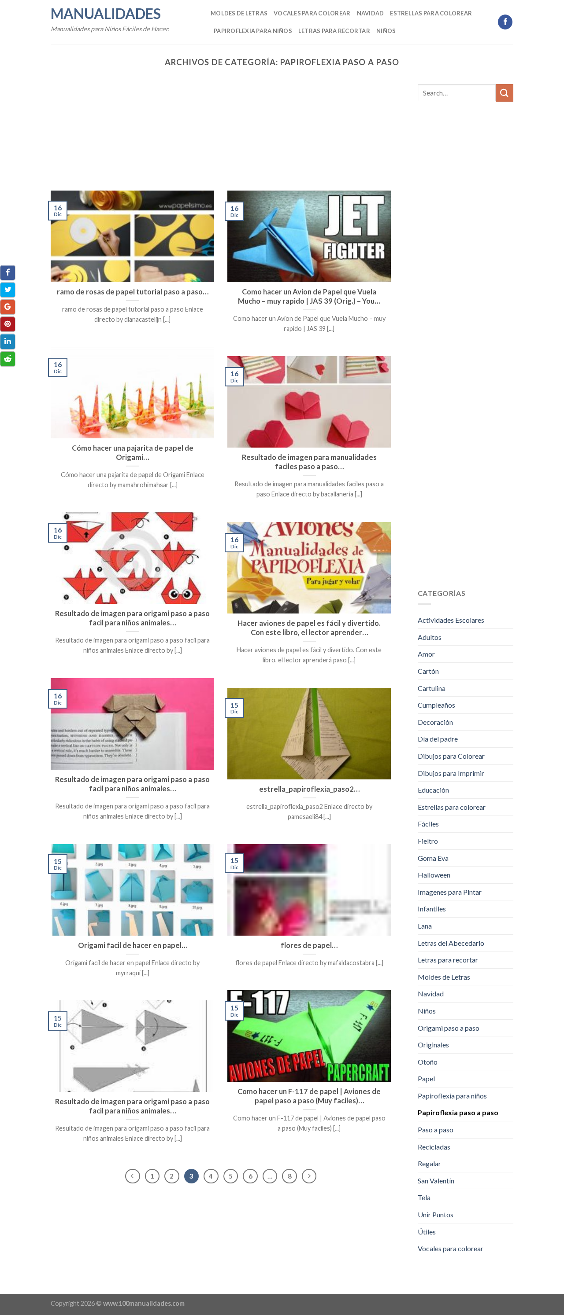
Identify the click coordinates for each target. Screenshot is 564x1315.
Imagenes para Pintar (450, 892)
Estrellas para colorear (431, 13)
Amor (426, 654)
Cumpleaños (436, 705)
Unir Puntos (435, 1214)
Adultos (430, 637)
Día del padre (438, 739)
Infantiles (432, 908)
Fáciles (428, 823)
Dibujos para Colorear (451, 756)
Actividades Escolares (451, 620)
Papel (426, 1078)
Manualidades (106, 14)
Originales (433, 1044)
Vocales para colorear (312, 13)
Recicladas (434, 1146)
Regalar (429, 1163)
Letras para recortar (334, 30)
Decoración (435, 722)
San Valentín (436, 1180)
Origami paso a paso (448, 1028)
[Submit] (504, 92)
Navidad (370, 13)
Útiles (427, 1231)
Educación (433, 790)
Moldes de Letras (239, 13)
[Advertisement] (221, 125)
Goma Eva (433, 858)
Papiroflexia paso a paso (458, 1112)
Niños (386, 30)
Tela (424, 1197)
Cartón (428, 671)
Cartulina (431, 688)
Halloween (434, 875)
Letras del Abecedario (451, 943)
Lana (425, 926)
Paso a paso (435, 1129)
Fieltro (428, 841)
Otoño (428, 1062)
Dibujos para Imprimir (451, 773)
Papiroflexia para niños (253, 30)
